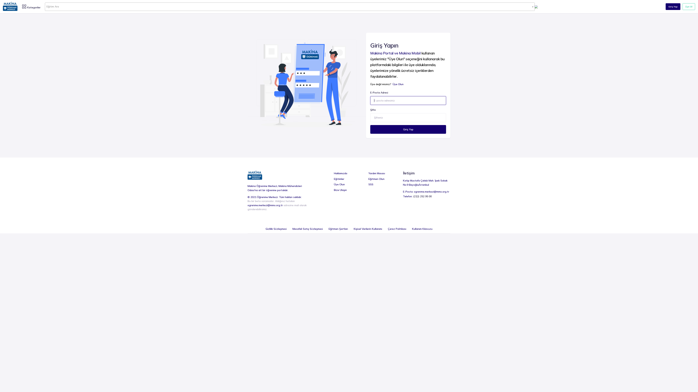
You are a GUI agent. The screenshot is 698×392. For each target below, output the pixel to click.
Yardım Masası (376, 173)
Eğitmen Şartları (338, 228)
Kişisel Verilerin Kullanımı (368, 228)
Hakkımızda (340, 173)
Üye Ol (688, 6)
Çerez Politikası (397, 228)
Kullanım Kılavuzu (422, 228)
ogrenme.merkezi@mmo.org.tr (265, 205)
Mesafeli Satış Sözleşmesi (307, 228)
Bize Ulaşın (340, 190)
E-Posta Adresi (379, 92)
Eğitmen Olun (376, 179)
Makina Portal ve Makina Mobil (395, 53)
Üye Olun (398, 84)
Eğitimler (339, 179)
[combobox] (290, 7)
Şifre (373, 109)
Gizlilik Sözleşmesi (276, 228)
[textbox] (290, 6)
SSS (370, 184)
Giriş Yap (673, 6)
